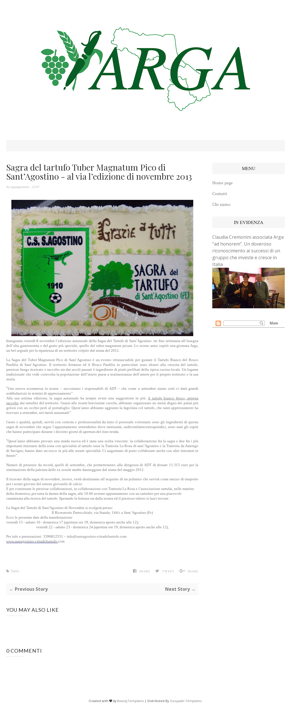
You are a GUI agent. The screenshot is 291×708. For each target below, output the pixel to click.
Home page (222, 183)
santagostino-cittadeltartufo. (98, 536)
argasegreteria (20, 187)
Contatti (219, 194)
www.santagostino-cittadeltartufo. (32, 541)
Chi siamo (221, 205)
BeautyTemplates (130, 701)
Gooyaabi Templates (185, 701)
